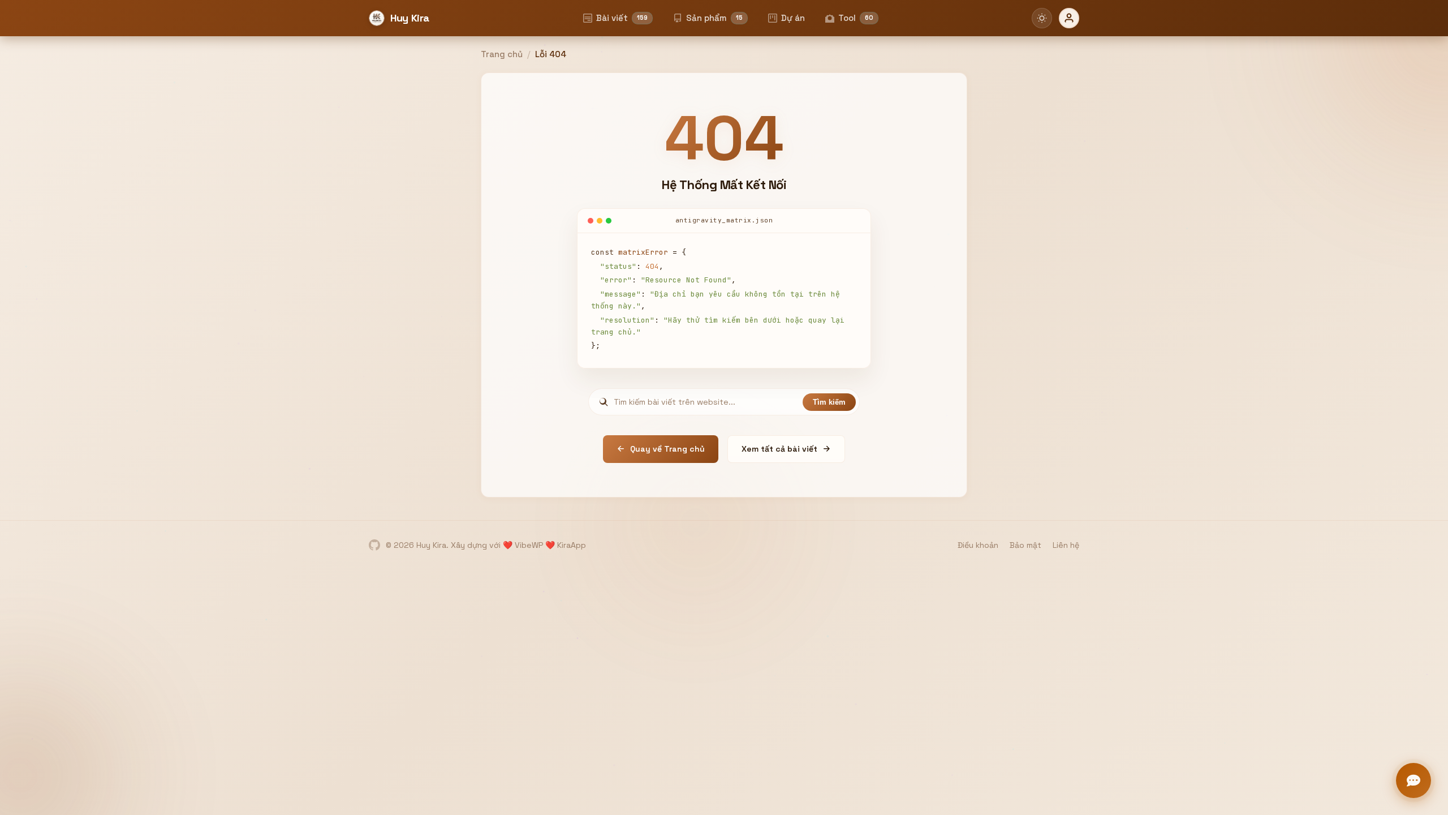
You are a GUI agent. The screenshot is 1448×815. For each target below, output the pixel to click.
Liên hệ (1066, 545)
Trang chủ (502, 54)
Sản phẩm (714, 17)
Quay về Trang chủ (667, 449)
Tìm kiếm (829, 402)
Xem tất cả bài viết (779, 449)
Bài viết (622, 17)
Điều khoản (978, 545)
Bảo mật (1025, 545)
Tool (855, 17)
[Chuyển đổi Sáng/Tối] (1042, 18)
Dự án (793, 17)
